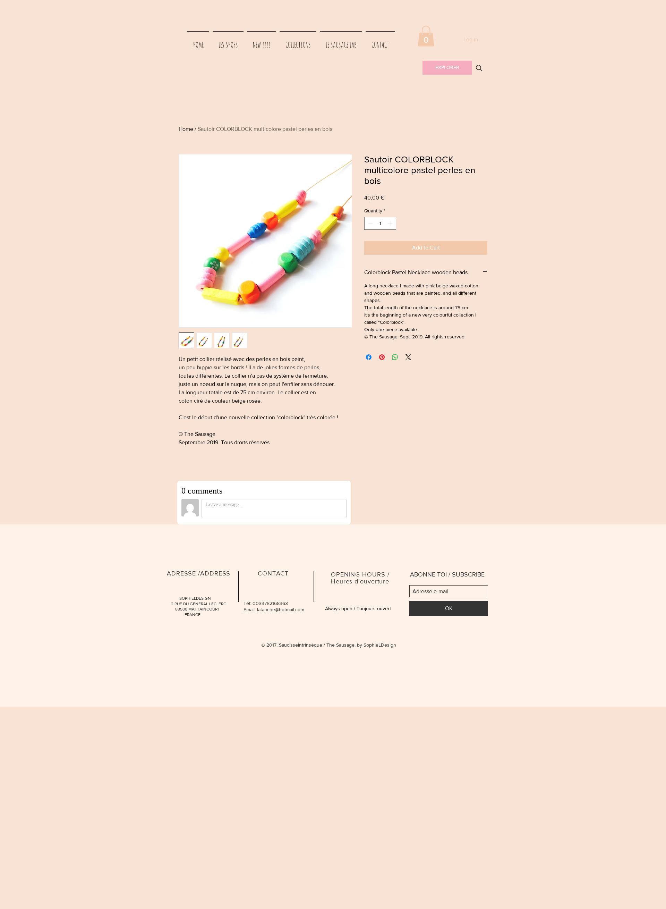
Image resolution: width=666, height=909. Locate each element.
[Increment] (390, 223)
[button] (426, 36)
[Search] (479, 68)
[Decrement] (369, 223)
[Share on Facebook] (369, 357)
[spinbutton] (380, 223)
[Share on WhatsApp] (395, 357)
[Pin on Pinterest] (382, 357)
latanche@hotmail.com (280, 609)
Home (186, 129)
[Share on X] (408, 357)
